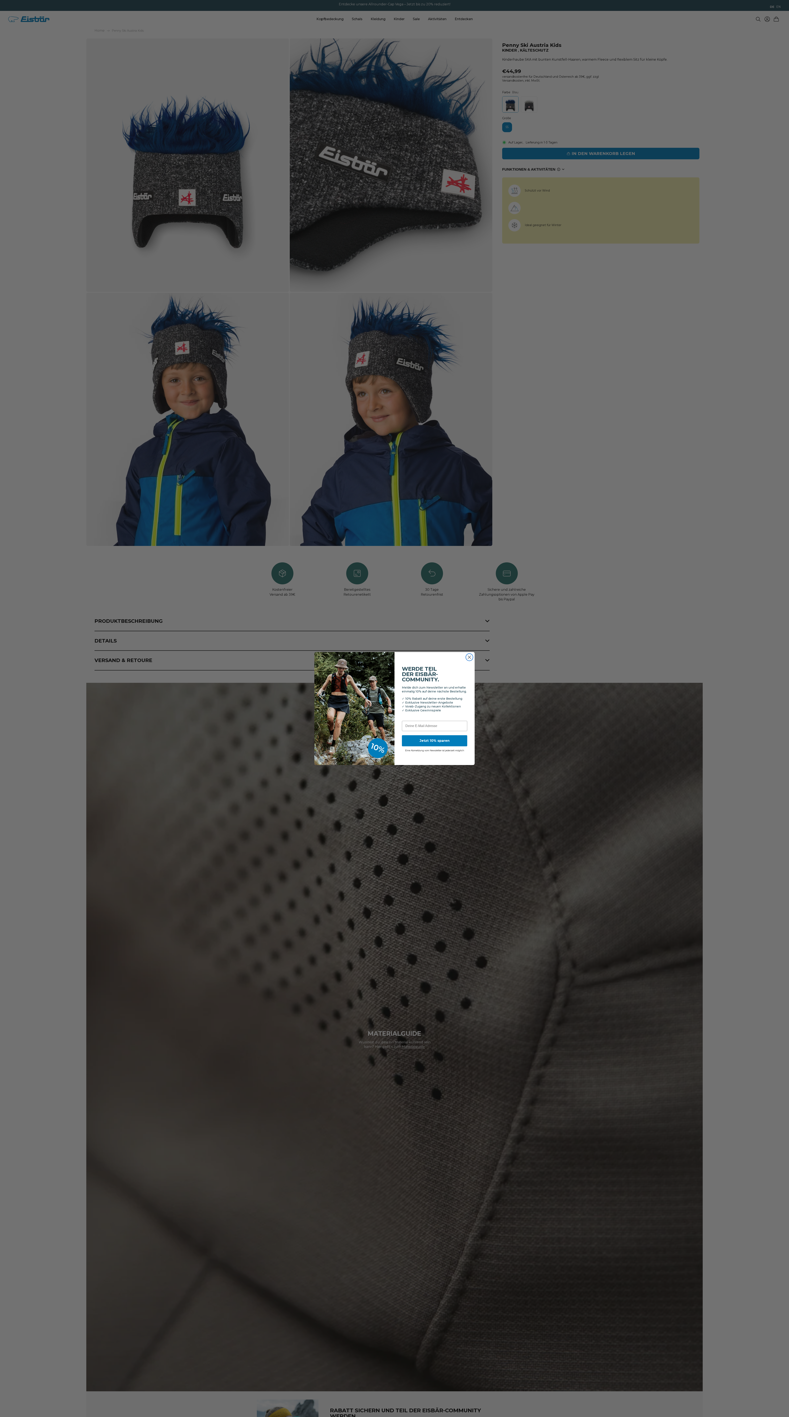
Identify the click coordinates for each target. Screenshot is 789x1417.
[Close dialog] (469, 657)
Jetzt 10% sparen (435, 741)
